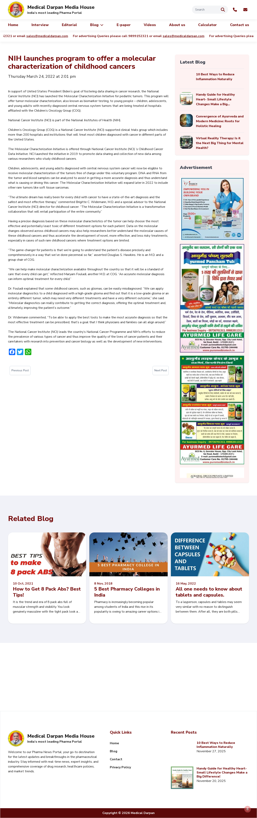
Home (13, 24)
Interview (40, 24)
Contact (116, 759)
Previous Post (20, 370)
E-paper (124, 24)
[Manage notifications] (247, 809)
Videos (150, 24)
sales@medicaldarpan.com (29, 36)
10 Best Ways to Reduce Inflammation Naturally (216, 745)
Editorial (69, 24)
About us (177, 24)
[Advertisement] (128, 677)
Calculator (207, 24)
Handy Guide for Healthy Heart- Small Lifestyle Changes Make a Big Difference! (222, 772)
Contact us (239, 24)
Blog (94, 24)
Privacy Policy (120, 767)
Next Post (160, 370)
